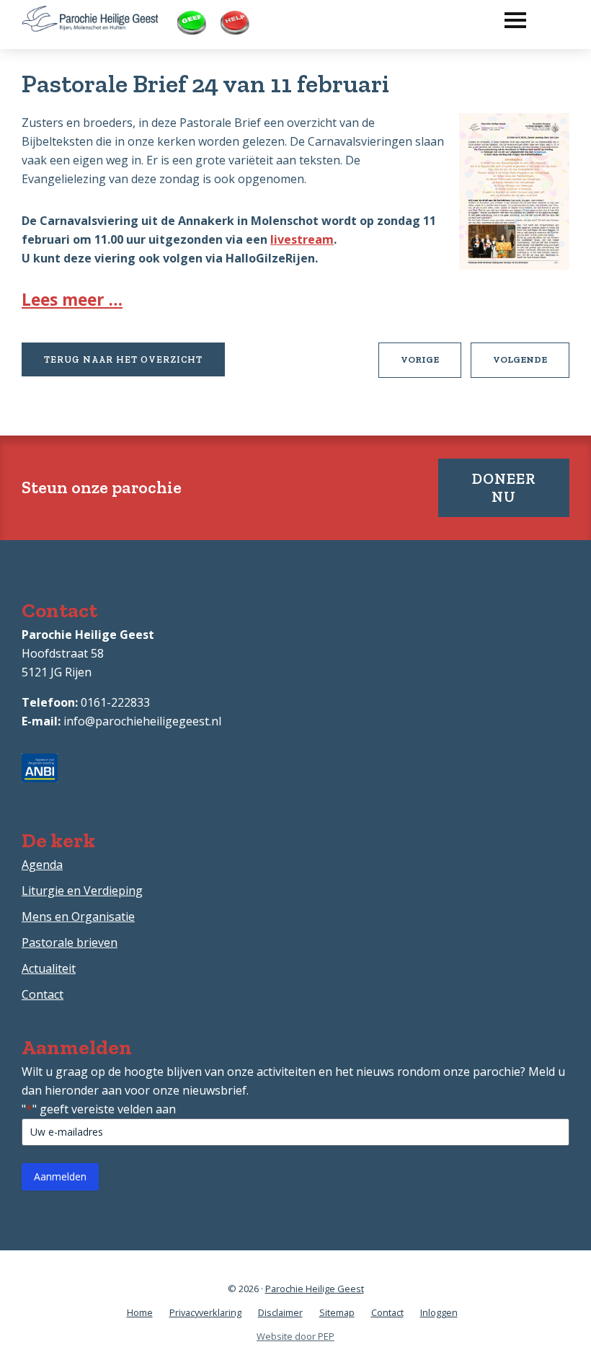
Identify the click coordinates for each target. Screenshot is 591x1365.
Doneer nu (504, 487)
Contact (42, 994)
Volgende (531, 365)
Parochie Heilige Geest (314, 1288)
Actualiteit (49, 968)
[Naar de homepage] (90, 15)
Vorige (431, 365)
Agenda (42, 865)
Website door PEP (295, 1336)
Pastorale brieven (69, 942)
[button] (508, 16)
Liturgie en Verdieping (82, 890)
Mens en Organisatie (78, 916)
